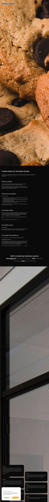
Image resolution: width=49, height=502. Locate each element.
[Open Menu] (46, 4)
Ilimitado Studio (8, 4)
